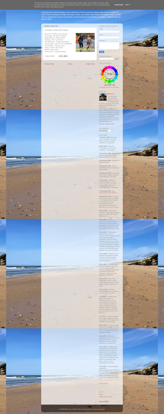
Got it (127, 5)
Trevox (112, 94)
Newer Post (49, 64)
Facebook (105, 169)
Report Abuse (104, 401)
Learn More (118, 5)
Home (70, 64)
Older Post (90, 64)
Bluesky (105, 167)
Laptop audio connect (105, 396)
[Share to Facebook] (65, 56)
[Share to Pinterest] (67, 56)
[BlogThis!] (61, 56)
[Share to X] (63, 56)
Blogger (102, 409)
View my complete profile (106, 124)
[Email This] (59, 56)
